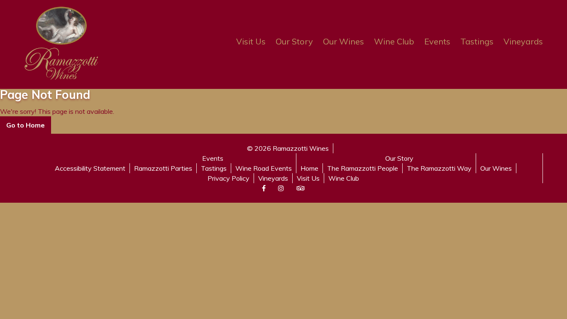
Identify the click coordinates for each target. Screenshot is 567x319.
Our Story (294, 41)
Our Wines (343, 41)
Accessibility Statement (90, 168)
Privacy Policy (228, 178)
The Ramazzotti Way (439, 168)
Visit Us (251, 41)
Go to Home (25, 125)
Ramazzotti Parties (163, 168)
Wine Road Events (263, 168)
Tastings (477, 41)
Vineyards (523, 41)
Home (309, 168)
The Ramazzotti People (362, 168)
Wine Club (394, 41)
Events (437, 41)
